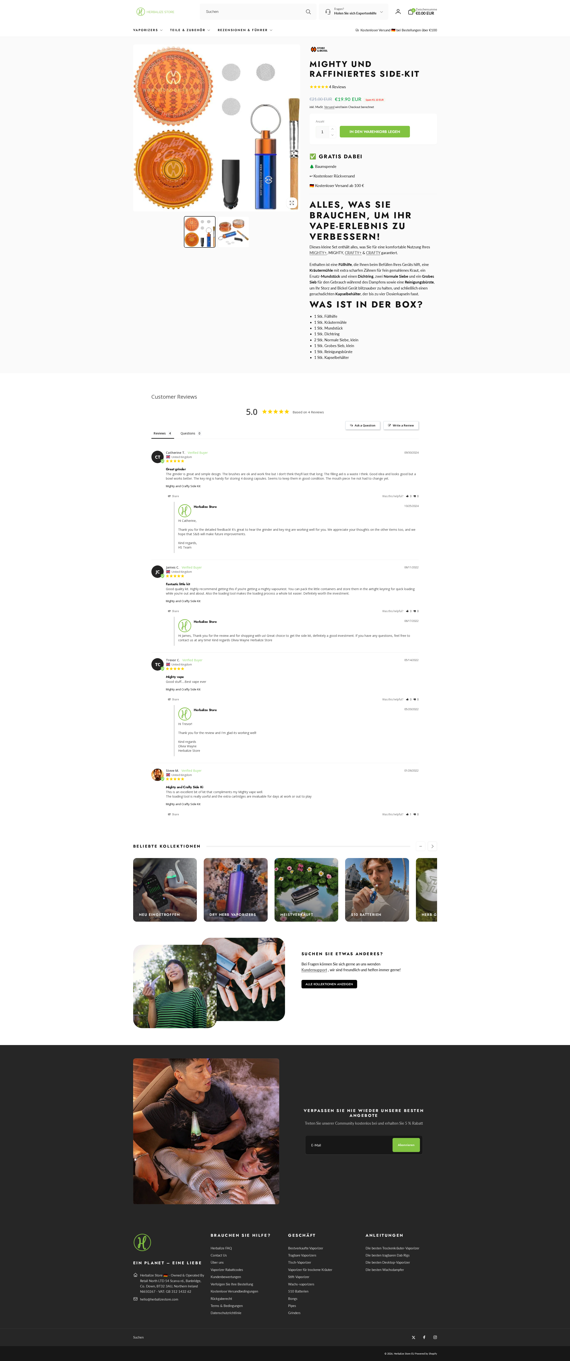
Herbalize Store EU (404, 1353)
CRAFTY (373, 252)
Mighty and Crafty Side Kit (183, 486)
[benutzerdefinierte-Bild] (142, 1250)
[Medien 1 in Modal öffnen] (216, 127)
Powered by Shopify (426, 1353)
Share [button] (175, 496)
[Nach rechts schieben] (432, 846)
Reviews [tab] (160, 433)
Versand (329, 107)
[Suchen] (308, 11)
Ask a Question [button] (365, 425)
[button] (422, 11)
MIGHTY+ (318, 252)
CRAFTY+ (353, 252)
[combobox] (258, 12)
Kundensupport (314, 969)
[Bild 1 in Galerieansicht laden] (199, 232)
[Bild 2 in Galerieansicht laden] (233, 232)
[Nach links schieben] (420, 846)
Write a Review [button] (403, 425)
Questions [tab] (188, 433)
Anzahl (320, 121)
